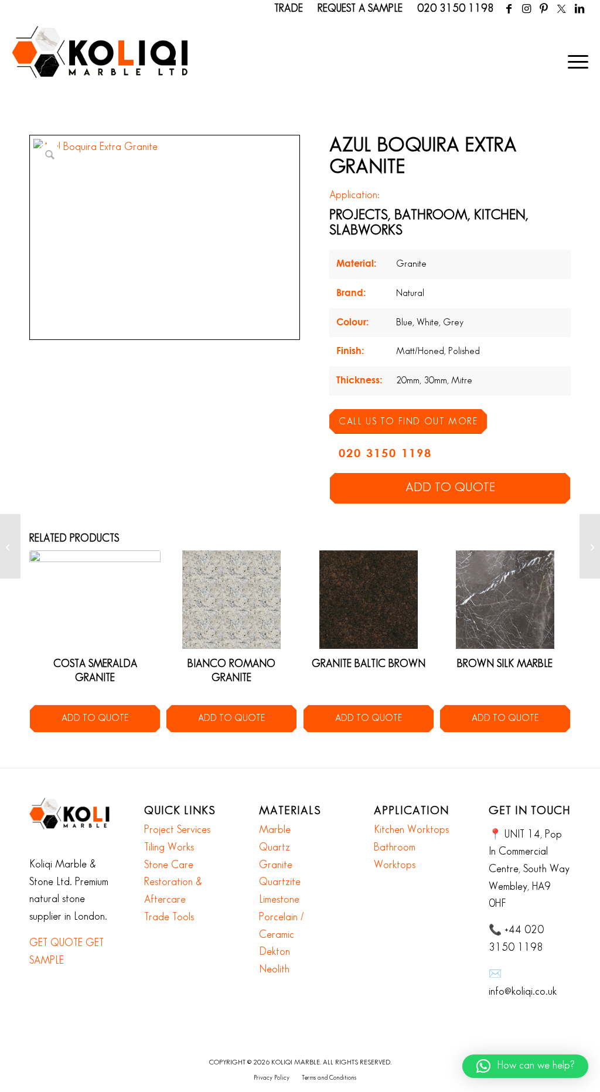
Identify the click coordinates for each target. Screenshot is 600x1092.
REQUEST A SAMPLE (360, 8)
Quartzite (280, 882)
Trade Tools (169, 917)
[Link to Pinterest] (544, 9)
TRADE (288, 8)
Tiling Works (169, 847)
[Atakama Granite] (10, 546)
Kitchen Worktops (411, 830)
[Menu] (574, 62)
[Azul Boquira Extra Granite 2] (589, 546)
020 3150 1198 (455, 8)
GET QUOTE (56, 943)
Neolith (274, 969)
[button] (525, 1066)
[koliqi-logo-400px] (100, 64)
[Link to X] (561, 9)
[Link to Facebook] (508, 9)
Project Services (177, 830)
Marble (275, 830)
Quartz (274, 847)
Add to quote (450, 488)
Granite (275, 865)
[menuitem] (574, 62)
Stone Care (168, 865)
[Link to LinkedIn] (579, 9)
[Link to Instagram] (526, 9)
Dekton (274, 952)
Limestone (279, 899)
